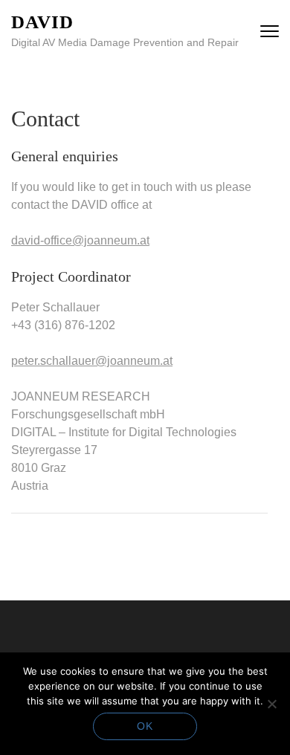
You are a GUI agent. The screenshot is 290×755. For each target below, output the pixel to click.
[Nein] (271, 703)
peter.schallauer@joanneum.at (92, 360)
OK (145, 726)
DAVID (42, 22)
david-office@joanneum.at (80, 240)
